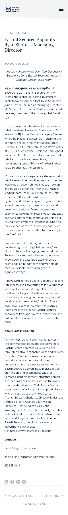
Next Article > (52, 496)
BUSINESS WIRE (33, 88)
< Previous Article (19, 496)
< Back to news (34, 503)
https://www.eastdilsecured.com (30, 430)
